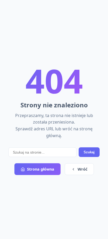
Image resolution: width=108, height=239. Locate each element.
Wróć (82, 169)
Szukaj (89, 152)
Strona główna (40, 169)
